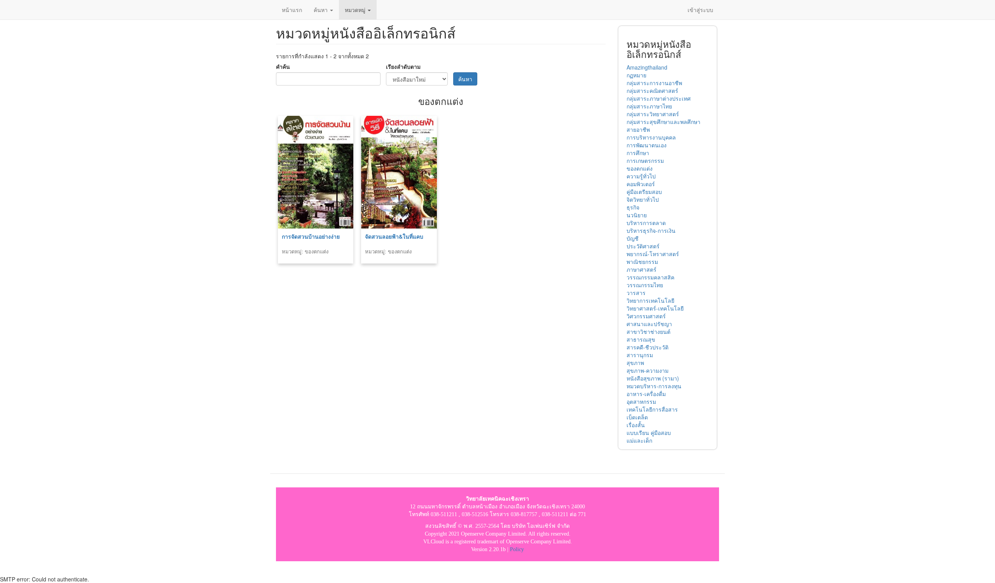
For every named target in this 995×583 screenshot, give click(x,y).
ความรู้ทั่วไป (641, 176)
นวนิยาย (637, 215)
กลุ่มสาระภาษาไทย (649, 106)
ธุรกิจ (633, 207)
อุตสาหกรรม (641, 401)
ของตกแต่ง (640, 168)
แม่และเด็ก (639, 440)
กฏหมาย (636, 75)
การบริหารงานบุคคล (651, 137)
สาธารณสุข (641, 339)
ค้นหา (321, 10)
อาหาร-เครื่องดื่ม (646, 394)
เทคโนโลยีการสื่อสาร (652, 409)
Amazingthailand (647, 67)
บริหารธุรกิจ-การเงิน (651, 230)
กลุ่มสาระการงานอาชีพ (654, 83)
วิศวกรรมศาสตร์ (646, 316)
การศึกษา (638, 153)
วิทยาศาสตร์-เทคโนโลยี (655, 308)
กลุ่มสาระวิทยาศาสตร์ (653, 114)
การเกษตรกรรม (645, 160)
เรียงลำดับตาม (403, 66)
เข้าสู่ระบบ (700, 10)
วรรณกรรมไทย (645, 285)
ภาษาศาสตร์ (641, 269)
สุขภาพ (635, 363)
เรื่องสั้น (636, 425)
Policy (517, 549)
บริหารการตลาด (646, 223)
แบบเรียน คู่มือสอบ (649, 432)
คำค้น (283, 66)
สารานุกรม (640, 355)
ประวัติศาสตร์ (643, 246)
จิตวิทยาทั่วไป (643, 199)
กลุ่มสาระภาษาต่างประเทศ (659, 98)
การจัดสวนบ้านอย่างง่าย (311, 236)
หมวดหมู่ (356, 10)
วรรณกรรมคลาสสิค (650, 277)
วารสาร (636, 293)
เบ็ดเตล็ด (637, 417)
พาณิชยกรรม (642, 261)
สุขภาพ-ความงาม (648, 370)
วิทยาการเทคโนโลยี (650, 300)
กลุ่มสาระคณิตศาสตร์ (652, 90)
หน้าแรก (292, 10)
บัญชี (633, 238)
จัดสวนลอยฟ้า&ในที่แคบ (394, 236)
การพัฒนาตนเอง (647, 145)
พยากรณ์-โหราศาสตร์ (653, 254)
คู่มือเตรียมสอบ (644, 191)
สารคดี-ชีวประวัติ (648, 347)
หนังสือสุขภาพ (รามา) (653, 378)
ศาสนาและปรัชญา (649, 324)
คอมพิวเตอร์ (641, 184)
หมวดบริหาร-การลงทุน (654, 386)
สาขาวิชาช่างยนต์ (648, 331)
